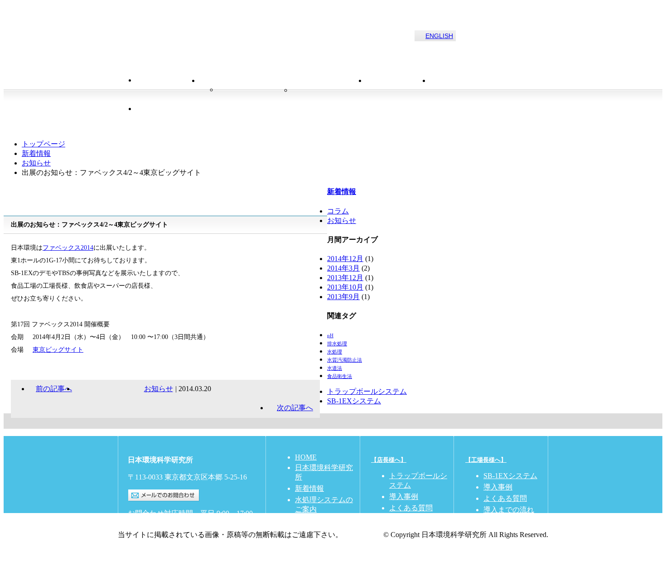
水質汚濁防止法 (344, 360)
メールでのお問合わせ (163, 495)
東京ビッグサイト (58, 349)
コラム (338, 211)
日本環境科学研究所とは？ (181, 118)
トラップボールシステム (254, 95)
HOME (167, 90)
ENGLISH (439, 35)
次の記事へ (295, 408)
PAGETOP (333, 421)
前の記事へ (54, 388)
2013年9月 (343, 296)
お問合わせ (462, 90)
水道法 (334, 368)
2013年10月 (345, 287)
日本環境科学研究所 (188, 32)
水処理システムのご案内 (291, 81)
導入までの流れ (508, 510)
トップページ (43, 144)
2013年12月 (345, 277)
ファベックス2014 (68, 247)
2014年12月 (345, 258)
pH (330, 335)
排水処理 (337, 343)
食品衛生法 (339, 376)
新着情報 (398, 90)
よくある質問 (411, 508)
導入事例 (403, 496)
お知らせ (36, 163)
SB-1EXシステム (354, 401)
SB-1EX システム (329, 95)
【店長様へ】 (388, 459)
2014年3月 (343, 268)
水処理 (334, 351)
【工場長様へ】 (486, 459)
